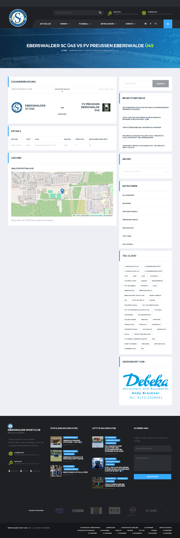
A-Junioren (167, 530)
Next (171, 511)
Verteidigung (159, 344)
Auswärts (154, 276)
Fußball (158, 310)
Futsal (142, 530)
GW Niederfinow (144, 315)
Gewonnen (128, 315)
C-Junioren (167, 533)
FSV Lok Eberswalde (150, 305)
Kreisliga (143, 324)
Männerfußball (130, 220)
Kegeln (130, 530)
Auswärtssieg (130, 281)
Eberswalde (129, 290)
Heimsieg (144, 319)
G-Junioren (92, 533)
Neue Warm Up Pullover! (75, 472)
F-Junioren (122, 533)
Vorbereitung (130, 348)
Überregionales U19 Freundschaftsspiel (73, 458)
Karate (118, 530)
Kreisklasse (129, 324)
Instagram (36, 471)
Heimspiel (156, 319)
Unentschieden (130, 344)
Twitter (25, 471)
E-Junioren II (137, 533)
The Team (126, 236)
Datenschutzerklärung (90, 527)
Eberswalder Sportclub (134, 295)
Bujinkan (126, 203)
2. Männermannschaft (154, 271)
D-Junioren (148, 527)
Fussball (84, 24)
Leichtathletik (165, 527)
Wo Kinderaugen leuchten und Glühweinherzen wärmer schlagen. (145, 108)
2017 (126, 276)
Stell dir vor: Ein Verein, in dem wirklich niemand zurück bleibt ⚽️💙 (141, 118)
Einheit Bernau (155, 295)
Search (161, 84)
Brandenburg (157, 281)
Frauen (152, 300)
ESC (125, 300)
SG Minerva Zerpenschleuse (135, 339)
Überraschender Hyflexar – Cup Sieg (72, 441)
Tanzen (154, 530)
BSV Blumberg (130, 285)
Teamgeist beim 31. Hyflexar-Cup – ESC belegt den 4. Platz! (143, 147)
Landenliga (156, 324)
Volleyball (127, 244)
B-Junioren (105, 530)
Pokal (126, 334)
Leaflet (77, 215)
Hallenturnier (130, 319)
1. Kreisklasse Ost (131, 266)
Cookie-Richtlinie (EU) (129, 527)
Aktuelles (45, 24)
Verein (63, 24)
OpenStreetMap (97, 215)
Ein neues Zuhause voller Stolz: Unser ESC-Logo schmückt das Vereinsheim (143, 137)
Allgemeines (128, 195)
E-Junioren (152, 533)
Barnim (144, 281)
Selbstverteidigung (142, 334)
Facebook (14, 471)
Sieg (153, 339)
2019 (143, 276)
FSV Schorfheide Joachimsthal (136, 310)
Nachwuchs (128, 228)
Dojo (155, 285)
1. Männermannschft (152, 266)
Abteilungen (107, 24)
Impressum (110, 527)
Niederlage (161, 329)
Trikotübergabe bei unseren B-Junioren (141, 127)
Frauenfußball (130, 212)
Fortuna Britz (138, 300)
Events (129, 24)
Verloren (145, 344)
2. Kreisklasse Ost (132, 271)
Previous (166, 511)
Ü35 (142, 348)
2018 (134, 276)
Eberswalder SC (145, 290)
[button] (62, 191)
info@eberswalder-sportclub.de (125, 14)
